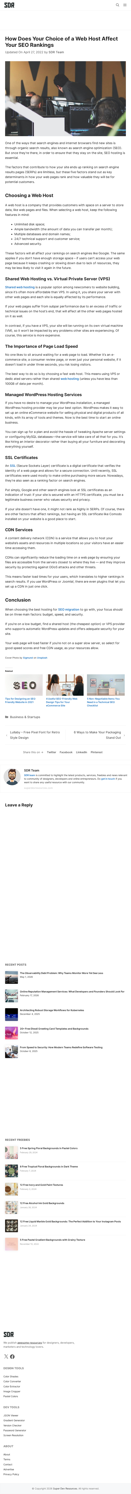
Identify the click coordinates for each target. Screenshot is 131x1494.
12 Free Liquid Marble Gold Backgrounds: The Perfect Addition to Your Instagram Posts (70, 1221)
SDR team (29, 775)
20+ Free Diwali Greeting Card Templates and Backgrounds (54, 1028)
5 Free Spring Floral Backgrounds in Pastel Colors (49, 1148)
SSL (13, 465)
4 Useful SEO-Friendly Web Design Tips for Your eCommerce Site (61, 702)
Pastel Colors (10, 1396)
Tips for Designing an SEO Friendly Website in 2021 (20, 700)
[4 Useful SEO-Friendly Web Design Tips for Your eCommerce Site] (65, 685)
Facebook (66, 752)
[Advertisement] (65, 19)
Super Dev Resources (65, 1488)
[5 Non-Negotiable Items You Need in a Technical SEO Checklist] (106, 685)
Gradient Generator (14, 1420)
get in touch (108, 778)
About (6, 1454)
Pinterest (97, 752)
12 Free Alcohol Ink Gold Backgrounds (42, 1203)
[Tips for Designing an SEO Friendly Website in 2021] (24, 685)
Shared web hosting (20, 287)
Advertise (8, 1469)
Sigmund (28, 657)
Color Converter (12, 1381)
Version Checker (12, 1425)
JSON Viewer (10, 1415)
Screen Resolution (13, 1435)
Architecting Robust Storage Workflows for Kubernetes (52, 1010)
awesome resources (29, 1342)
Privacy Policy (11, 1474)
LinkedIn (81, 752)
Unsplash (42, 657)
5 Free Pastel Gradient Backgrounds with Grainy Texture (52, 1239)
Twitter (51, 752)
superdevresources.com (38, 787)
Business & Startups (25, 717)
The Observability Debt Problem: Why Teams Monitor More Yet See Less (61, 973)
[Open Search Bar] (117, 5)
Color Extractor (11, 1386)
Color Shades (10, 1376)
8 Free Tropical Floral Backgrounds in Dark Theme (49, 1166)
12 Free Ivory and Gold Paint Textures (41, 1184)
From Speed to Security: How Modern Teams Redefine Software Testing (61, 1047)
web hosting (70, 378)
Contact (7, 1464)
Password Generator (14, 1430)
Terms (6, 1459)
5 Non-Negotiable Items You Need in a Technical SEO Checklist (103, 702)
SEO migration (68, 609)
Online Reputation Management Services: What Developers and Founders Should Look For (72, 991)
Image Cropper (11, 1391)
